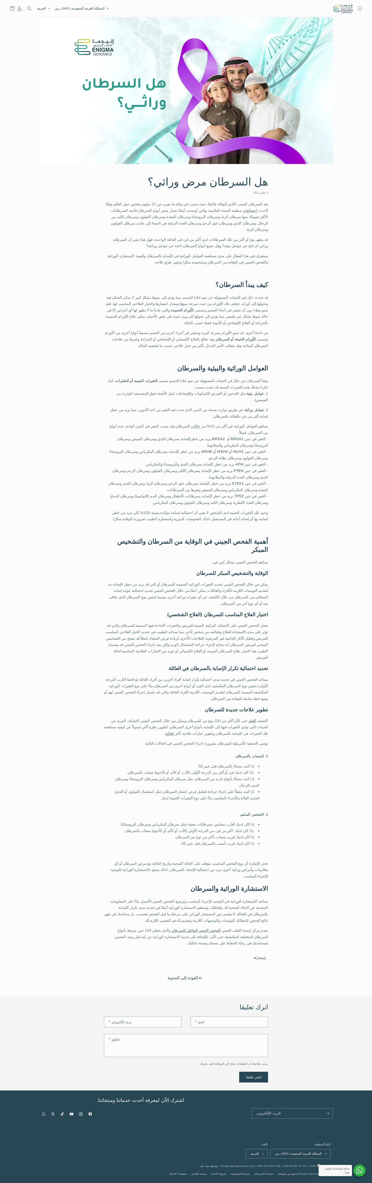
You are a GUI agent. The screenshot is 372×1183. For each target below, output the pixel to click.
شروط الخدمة (218, 1173)
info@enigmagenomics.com (237, 1166)
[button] (360, 8)
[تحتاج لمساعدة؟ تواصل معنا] (359, 1170)
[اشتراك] (328, 1113)
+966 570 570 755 (268, 1166)
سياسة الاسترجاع (263, 1173)
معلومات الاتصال (178, 1173)
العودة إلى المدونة (182, 978)
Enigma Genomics (310, 1173)
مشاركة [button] (258, 958)
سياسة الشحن (199, 1173)
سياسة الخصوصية (240, 1173)
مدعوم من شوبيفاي (287, 1173)
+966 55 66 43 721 (294, 1166)
